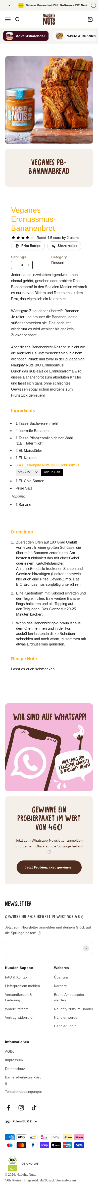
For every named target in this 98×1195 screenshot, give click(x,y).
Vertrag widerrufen (19, 1017)
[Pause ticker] (93, 5)
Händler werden (66, 1017)
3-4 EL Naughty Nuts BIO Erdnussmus (47, 465)
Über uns (61, 977)
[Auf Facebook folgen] (8, 1107)
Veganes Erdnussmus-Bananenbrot (33, 219)
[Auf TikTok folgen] (34, 1107)
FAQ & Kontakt (16, 977)
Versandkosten (66, 1180)
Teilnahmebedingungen (23, 1092)
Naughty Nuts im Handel (73, 1009)
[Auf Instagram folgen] (21, 1107)
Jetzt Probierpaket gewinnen (49, 867)
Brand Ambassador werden (69, 997)
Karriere (60, 986)
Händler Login (65, 1026)
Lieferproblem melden (22, 986)
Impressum (14, 1060)
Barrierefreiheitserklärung (24, 1080)
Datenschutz (15, 1069)
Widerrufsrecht (16, 1009)
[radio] (13, 238)
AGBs (9, 1051)
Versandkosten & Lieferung (18, 997)
